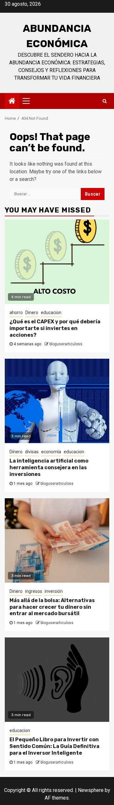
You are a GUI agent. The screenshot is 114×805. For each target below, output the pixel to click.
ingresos (33, 591)
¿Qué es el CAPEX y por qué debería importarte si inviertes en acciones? (55, 328)
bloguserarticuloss (65, 344)
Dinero (31, 312)
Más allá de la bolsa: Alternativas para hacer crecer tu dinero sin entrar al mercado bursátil (52, 607)
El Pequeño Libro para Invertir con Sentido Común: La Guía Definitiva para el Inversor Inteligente (54, 746)
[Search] (105, 101)
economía (51, 451)
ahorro (16, 312)
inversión (54, 591)
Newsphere (91, 790)
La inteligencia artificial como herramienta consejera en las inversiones (49, 467)
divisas (32, 451)
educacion (51, 312)
